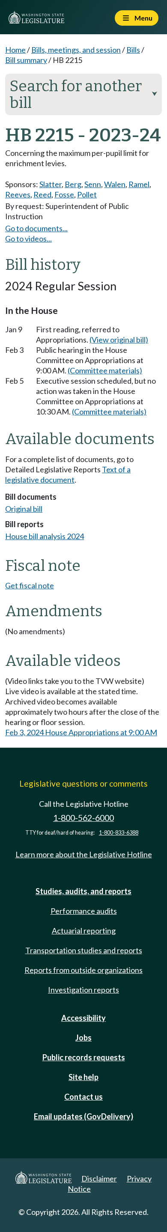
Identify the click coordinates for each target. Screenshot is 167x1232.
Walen (114, 184)
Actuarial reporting (84, 930)
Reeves (17, 194)
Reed (42, 194)
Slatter (50, 184)
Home (15, 49)
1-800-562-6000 (83, 818)
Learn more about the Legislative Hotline (83, 854)
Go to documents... (36, 228)
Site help (83, 1077)
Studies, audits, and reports (83, 891)
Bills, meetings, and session (76, 49)
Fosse (64, 194)
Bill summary (26, 60)
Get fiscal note (29, 585)
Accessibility (83, 1018)
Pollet (87, 194)
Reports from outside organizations (83, 970)
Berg (73, 184)
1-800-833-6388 (118, 832)
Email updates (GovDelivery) (83, 1116)
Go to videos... (28, 238)
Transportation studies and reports (83, 950)
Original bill (23, 508)
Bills (133, 49)
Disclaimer (99, 1178)
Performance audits (84, 911)
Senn (92, 184)
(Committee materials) (105, 370)
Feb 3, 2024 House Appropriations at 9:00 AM (81, 732)
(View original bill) (118, 339)
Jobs (83, 1037)
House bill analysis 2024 (44, 536)
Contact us (83, 1096)
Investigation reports (83, 989)
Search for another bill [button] (83, 94)
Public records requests (83, 1057)
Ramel (138, 184)
